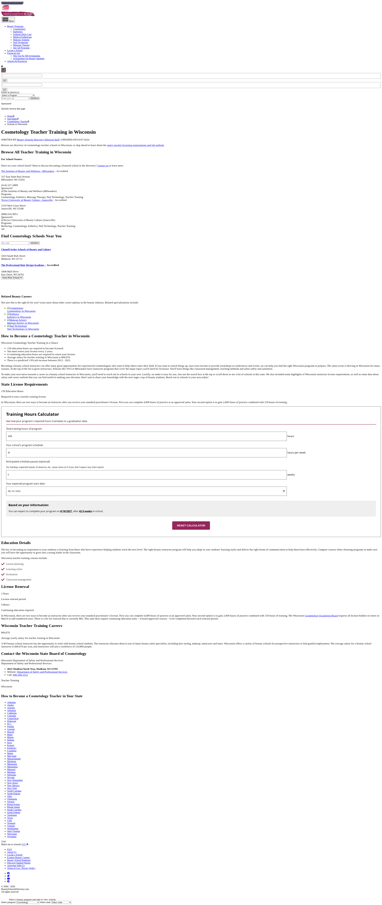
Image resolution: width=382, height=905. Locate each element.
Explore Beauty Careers (18, 857)
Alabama (11, 702)
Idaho (10, 734)
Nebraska (11, 775)
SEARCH (35, 98)
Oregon (10, 801)
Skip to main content (12, 3)
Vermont (11, 823)
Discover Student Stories (18, 863)
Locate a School (14, 50)
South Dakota (13, 812)
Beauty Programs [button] (15, 26)
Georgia (11, 729)
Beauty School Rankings (19, 860)
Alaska (10, 705)
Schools (11, 278)
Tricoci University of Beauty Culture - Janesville (27, 200)
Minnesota (12, 764)
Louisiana (11, 750)
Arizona (11, 707)
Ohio (9, 796)
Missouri (11, 769)
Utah (9, 820)
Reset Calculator (191, 525)
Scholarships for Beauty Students (28, 58)
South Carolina (14, 809)
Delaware (11, 721)
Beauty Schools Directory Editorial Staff (38, 139)
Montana (11, 772)
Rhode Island (13, 807)
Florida (10, 726)
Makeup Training (21, 39)
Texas (10, 818)
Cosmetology (19, 29)
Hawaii (10, 732)
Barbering (18, 31)
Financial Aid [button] (13, 53)
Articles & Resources (17, 61)
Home (10, 116)
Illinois (10, 737)
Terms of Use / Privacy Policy (21, 868)
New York (12, 788)
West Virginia (13, 831)
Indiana (10, 740)
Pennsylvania (13, 804)
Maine (10, 753)
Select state (45, 902)
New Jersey (12, 783)
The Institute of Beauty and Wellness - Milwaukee (28, 171)
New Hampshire (15, 780)
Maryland (11, 756)
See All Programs (21, 48)
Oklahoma (12, 799)
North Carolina (14, 791)
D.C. (9, 724)
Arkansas (11, 710)
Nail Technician (20, 42)
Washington (12, 828)
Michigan (11, 761)
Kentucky (11, 748)
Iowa (9, 742)
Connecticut (13, 718)
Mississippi (12, 767)
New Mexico (13, 785)
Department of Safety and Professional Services (42, 672)
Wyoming (11, 836)
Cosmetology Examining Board (321, 615)
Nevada (10, 777)
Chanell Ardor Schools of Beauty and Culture (26, 249)
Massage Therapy (21, 45)
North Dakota (13, 793)
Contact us (102, 165)
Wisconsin (12, 834)
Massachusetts (14, 758)
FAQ (9, 849)
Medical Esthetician (22, 37)
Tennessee (12, 815)
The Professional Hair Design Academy (23, 265)
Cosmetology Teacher (17, 121)
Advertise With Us (16, 865)
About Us (11, 852)
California (12, 713)
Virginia (11, 826)
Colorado (11, 716)
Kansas (10, 745)
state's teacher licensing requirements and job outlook (135, 145)
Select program (8, 902)
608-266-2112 (20, 674)
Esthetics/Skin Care (22, 34)
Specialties (12, 119)
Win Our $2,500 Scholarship (26, 56)
